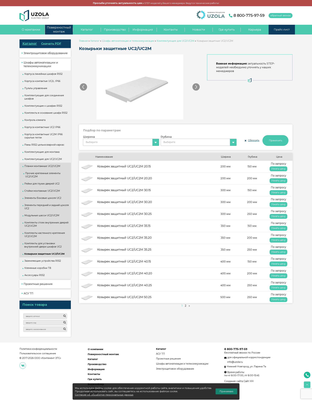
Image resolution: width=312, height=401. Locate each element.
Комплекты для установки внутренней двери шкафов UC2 (43, 245)
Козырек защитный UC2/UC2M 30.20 (124, 202)
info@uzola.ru (235, 361)
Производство (115, 29)
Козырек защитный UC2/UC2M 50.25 (124, 297)
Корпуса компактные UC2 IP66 (42, 127)
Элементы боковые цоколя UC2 (42, 198)
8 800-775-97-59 (249, 15)
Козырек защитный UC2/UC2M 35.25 (124, 249)
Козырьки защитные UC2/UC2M (44, 253)
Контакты (171, 29)
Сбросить (253, 140)
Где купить (227, 29)
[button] (121, 142)
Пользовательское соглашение (38, 353)
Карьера (254, 29)
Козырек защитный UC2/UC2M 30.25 (124, 214)
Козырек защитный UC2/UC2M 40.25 (124, 285)
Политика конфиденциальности (38, 348)
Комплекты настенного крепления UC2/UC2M (44, 235)
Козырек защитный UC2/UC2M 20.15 (124, 166)
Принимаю (226, 391)
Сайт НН (249, 381)
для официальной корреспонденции (248, 357)
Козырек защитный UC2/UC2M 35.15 (123, 226)
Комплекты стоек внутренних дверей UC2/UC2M (46, 224)
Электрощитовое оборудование (175, 368)
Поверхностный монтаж (59, 30)
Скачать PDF (51, 43)
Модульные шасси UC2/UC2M (41, 215)
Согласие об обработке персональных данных (104, 394)
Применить (275, 140)
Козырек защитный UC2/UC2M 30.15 (124, 190)
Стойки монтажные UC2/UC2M (42, 190)
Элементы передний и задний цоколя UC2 (46, 207)
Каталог (87, 29)
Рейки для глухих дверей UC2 (41, 183)
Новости (198, 29)
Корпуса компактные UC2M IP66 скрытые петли (43, 136)
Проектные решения (168, 358)
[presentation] (83, 87)
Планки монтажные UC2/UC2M (42, 166)
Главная (83, 40)
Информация (143, 29)
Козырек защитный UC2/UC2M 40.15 (124, 261)
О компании (31, 29)
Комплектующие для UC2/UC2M (175, 40)
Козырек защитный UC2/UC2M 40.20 (124, 273)
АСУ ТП (160, 353)
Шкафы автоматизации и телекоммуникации (128, 40)
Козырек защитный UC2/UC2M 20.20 (124, 178)
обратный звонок (280, 15)
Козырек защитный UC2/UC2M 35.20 (124, 237)
